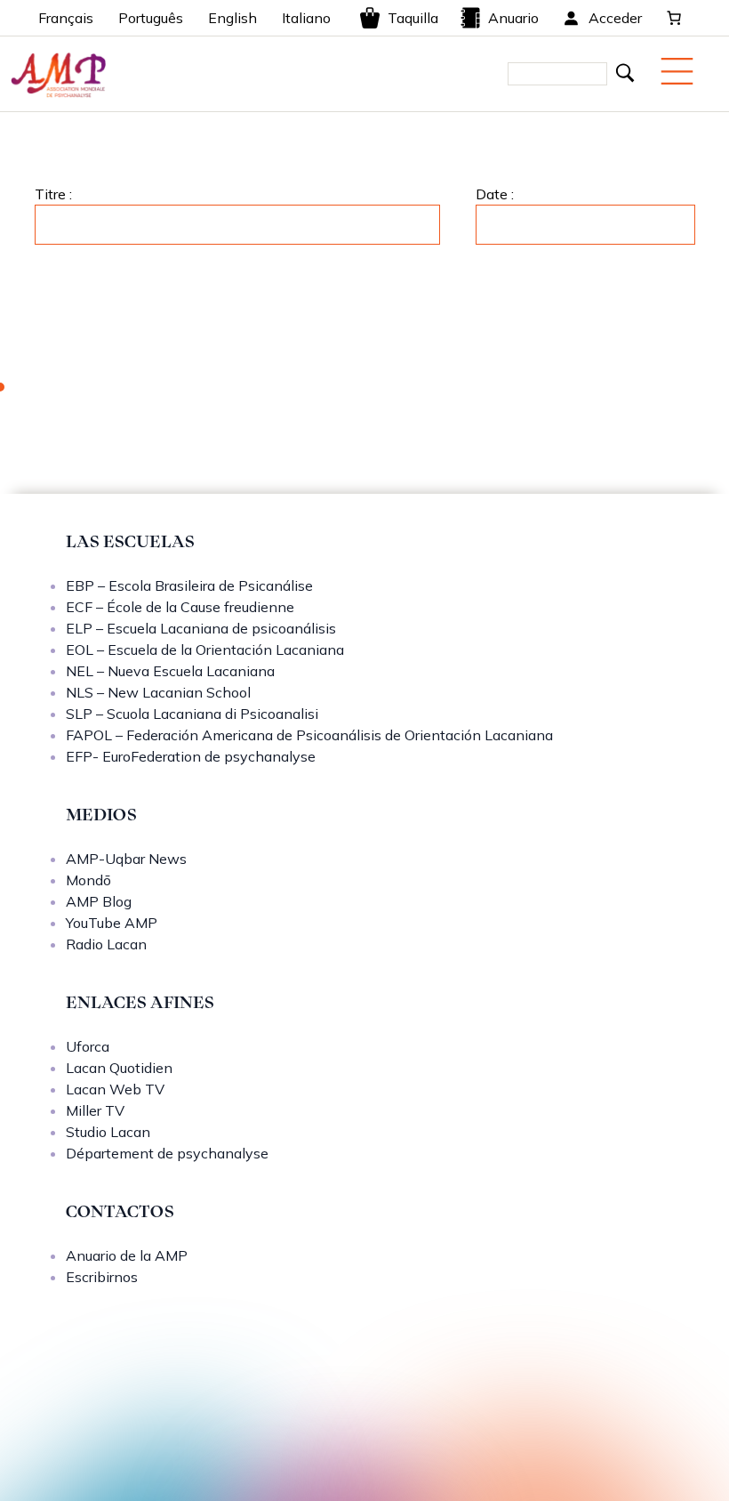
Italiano (306, 18)
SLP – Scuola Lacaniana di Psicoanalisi (192, 713)
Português (150, 18)
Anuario (513, 18)
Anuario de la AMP (127, 1255)
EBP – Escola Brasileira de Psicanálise (189, 585)
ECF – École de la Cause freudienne (180, 607)
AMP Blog (99, 901)
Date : (495, 194)
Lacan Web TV (115, 1089)
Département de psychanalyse (167, 1153)
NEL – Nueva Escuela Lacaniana (170, 671)
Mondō (88, 880)
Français (65, 18)
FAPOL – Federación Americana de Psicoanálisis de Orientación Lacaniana (309, 735)
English (232, 18)
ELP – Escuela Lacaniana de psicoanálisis (201, 628)
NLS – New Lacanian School (158, 692)
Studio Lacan (108, 1132)
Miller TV (95, 1110)
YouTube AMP (111, 923)
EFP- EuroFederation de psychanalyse (191, 756)
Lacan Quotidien (119, 1068)
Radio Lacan (106, 944)
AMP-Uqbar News (126, 859)
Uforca (87, 1046)
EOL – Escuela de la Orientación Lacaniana (205, 649)
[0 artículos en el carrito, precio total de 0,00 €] (674, 18)
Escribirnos (102, 1277)
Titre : (53, 194)
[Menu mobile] (677, 71)
